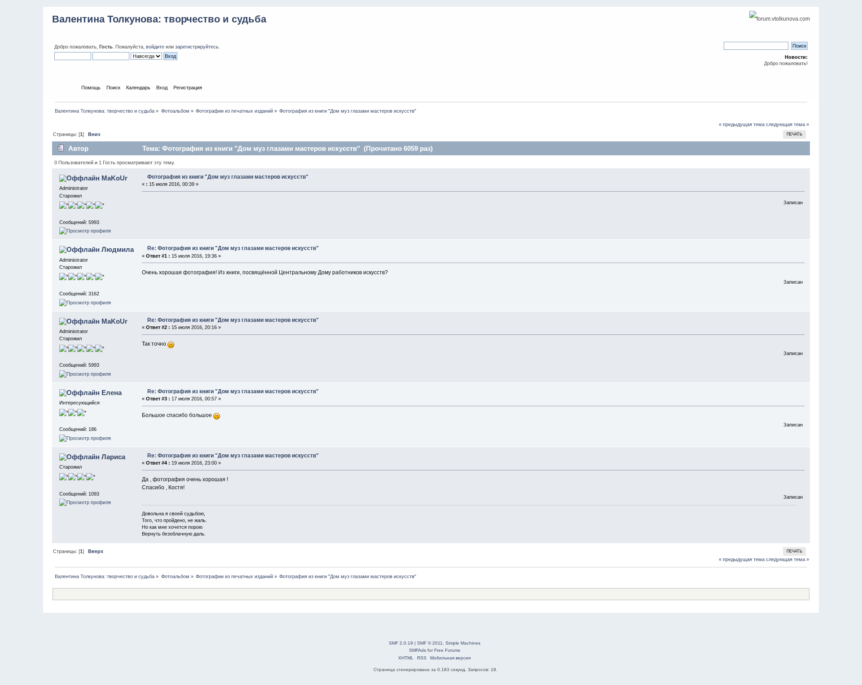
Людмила (117, 249)
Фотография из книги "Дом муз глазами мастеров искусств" (227, 177)
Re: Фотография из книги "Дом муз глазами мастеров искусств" (233, 248)
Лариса (113, 457)
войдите (155, 46)
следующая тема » (787, 124)
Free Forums (447, 650)
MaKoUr (114, 178)
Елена (111, 392)
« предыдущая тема (742, 124)
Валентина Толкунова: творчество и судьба (159, 19)
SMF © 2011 (430, 643)
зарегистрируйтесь (197, 46)
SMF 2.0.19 (401, 643)
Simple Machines (462, 643)
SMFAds (417, 650)
